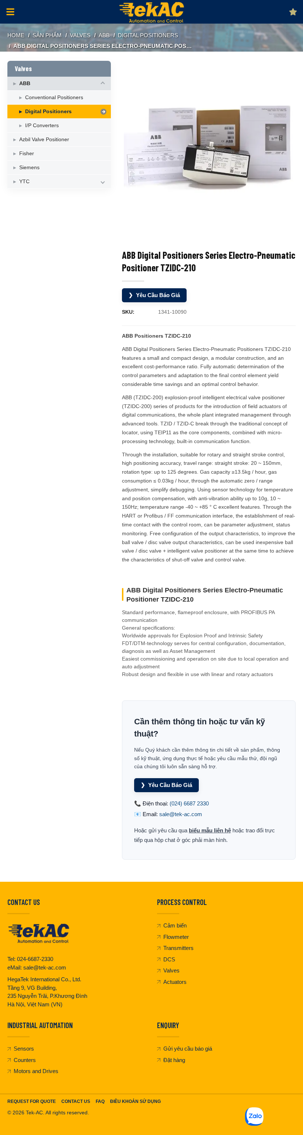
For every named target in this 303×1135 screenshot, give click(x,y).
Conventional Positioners (54, 97)
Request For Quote (31, 1101)
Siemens (29, 167)
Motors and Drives (36, 1071)
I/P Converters (42, 125)
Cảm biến (175, 925)
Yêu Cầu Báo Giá (154, 295)
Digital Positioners (148, 35)
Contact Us (75, 1101)
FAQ (100, 1101)
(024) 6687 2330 (189, 803)
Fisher (26, 153)
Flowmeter (176, 937)
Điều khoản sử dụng (135, 1101)
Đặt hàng (174, 1060)
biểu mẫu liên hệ (210, 830)
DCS (169, 959)
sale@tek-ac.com (180, 814)
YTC (24, 181)
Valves (80, 35)
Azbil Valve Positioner (44, 139)
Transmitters (178, 948)
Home (15, 35)
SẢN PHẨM (47, 35)
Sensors (24, 1048)
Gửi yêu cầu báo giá (187, 1048)
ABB (104, 35)
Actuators (175, 982)
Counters (25, 1060)
